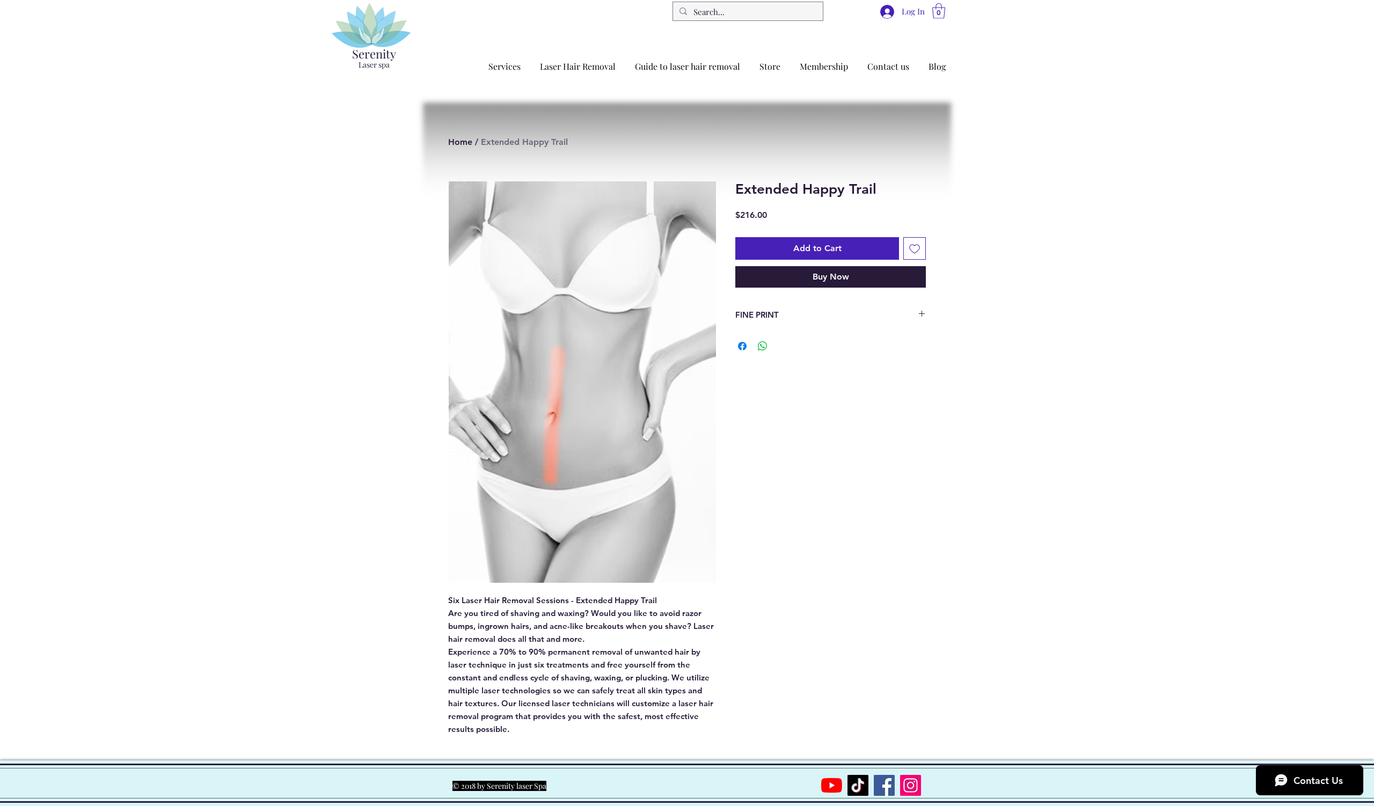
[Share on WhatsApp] (762, 346)
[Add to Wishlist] (914, 248)
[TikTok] (857, 785)
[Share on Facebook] (742, 346)
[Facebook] (884, 785)
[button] (938, 11)
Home (460, 142)
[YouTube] (831, 785)
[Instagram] (910, 785)
